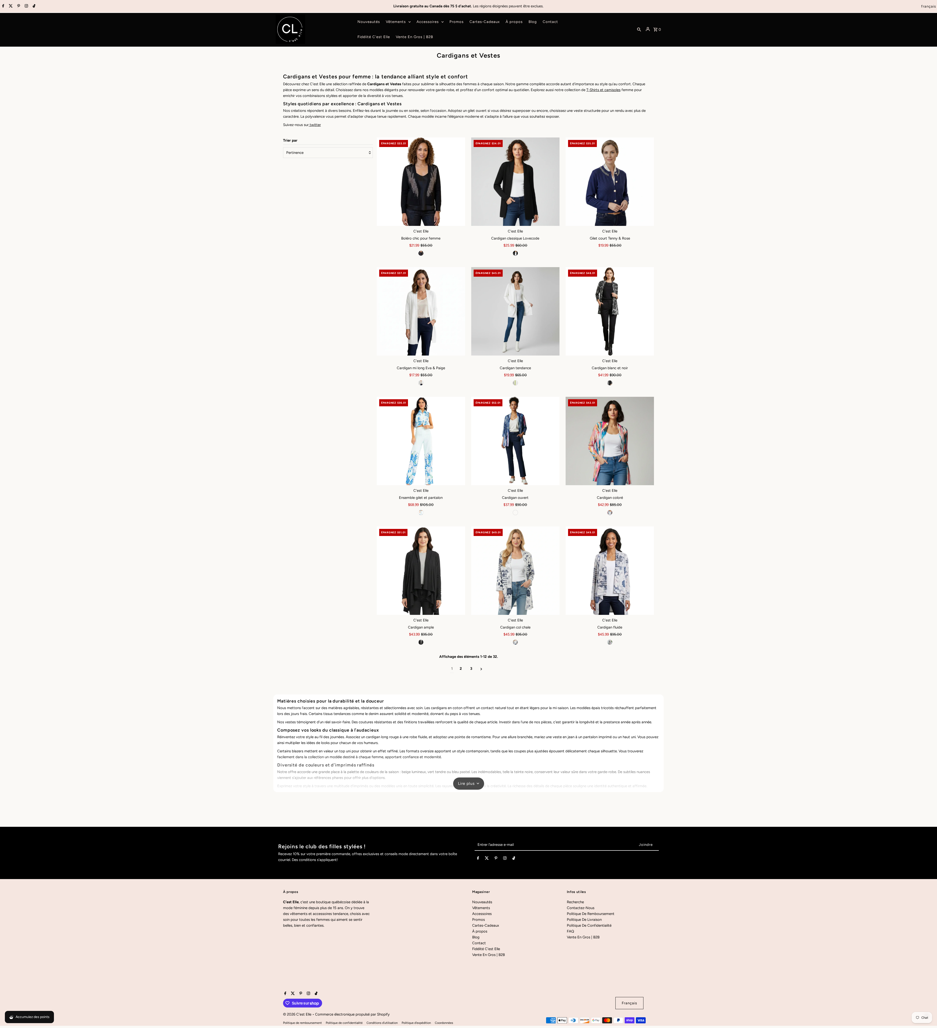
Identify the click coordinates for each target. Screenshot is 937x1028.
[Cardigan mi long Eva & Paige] (421, 311)
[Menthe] (420, 512)
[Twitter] (10, 6)
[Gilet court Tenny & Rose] (610, 181)
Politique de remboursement (302, 1023)
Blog (475, 937)
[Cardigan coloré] (610, 441)
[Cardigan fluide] (610, 570)
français (928, 6)
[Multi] (515, 512)
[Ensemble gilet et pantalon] (421, 441)
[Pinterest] (18, 6)
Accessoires (482, 914)
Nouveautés (482, 902)
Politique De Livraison (584, 919)
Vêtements (481, 908)
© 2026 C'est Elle (297, 1014)
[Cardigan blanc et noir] (610, 311)
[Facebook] (2, 6)
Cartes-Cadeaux (485, 925)
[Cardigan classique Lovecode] (515, 181)
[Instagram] (25, 6)
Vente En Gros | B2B (488, 955)
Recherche (575, 902)
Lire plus (466, 783)
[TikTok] (33, 6)
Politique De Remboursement (590, 914)
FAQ (570, 931)
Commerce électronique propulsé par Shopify (352, 1014)
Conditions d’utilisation (382, 1023)
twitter (315, 125)
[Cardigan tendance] (515, 311)
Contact (479, 943)
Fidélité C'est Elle (486, 949)
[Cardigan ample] (421, 570)
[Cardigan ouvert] (515, 441)
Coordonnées (444, 1023)
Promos (478, 919)
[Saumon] (609, 512)
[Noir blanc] (609, 382)
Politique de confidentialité (344, 1023)
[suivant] (481, 668)
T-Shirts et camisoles (603, 90)
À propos (479, 931)
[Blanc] (420, 382)
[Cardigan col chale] (515, 570)
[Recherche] (639, 29)
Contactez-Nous (580, 908)
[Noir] (420, 253)
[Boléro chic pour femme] (421, 181)
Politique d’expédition (416, 1023)
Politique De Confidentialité (589, 925)
